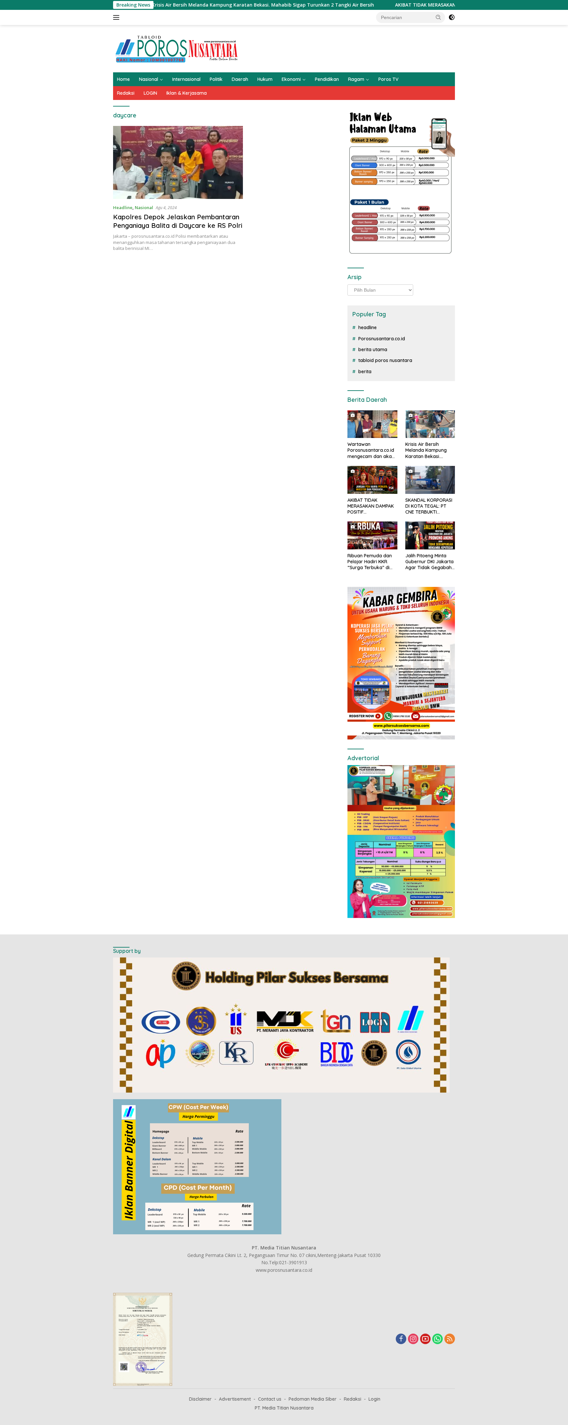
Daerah (240, 79)
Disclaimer (200, 1399)
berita (364, 371)
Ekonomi (291, 79)
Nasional (148, 79)
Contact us (269, 1399)
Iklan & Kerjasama (186, 93)
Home (123, 79)
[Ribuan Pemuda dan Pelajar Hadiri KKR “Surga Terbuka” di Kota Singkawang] (372, 535)
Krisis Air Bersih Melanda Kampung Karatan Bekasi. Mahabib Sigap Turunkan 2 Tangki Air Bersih (191, 5)
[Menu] (117, 17)
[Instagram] (413, 1339)
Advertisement (235, 1399)
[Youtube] (425, 1339)
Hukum (264, 79)
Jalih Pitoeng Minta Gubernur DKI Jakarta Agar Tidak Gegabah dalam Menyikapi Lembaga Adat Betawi (429, 562)
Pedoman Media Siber (313, 1399)
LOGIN (150, 93)
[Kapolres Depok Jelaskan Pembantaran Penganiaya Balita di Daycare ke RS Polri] (178, 162)
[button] (438, 17)
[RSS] (449, 1339)
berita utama (372, 349)
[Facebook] (401, 1339)
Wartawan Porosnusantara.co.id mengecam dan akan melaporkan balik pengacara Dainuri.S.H (371, 450)
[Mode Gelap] (451, 17)
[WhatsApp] (437, 1339)
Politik (216, 79)
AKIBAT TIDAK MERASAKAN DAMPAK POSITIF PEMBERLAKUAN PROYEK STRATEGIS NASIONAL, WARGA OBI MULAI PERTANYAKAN (372, 506)
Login (374, 1399)
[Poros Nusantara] (177, 48)
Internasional (186, 79)
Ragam (356, 79)
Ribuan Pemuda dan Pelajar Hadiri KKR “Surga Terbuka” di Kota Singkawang (369, 562)
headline (367, 327)
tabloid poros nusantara (385, 360)
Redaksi (125, 93)
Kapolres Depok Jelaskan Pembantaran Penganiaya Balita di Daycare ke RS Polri (177, 221)
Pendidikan (327, 79)
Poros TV (388, 79)
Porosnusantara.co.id (381, 339)
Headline (122, 207)
